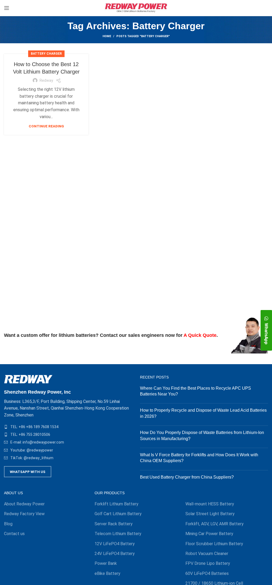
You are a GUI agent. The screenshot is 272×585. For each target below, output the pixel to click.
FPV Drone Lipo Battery (207, 563)
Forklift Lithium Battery (116, 503)
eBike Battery (107, 573)
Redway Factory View (24, 513)
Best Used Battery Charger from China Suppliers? (187, 477)
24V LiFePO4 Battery (115, 553)
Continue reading (46, 126)
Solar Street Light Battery (210, 513)
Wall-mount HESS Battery (209, 503)
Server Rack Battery (114, 523)
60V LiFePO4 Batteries (207, 573)
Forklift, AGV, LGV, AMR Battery (214, 523)
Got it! (248, 9)
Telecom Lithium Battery (118, 533)
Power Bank (106, 563)
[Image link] (28, 378)
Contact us (14, 533)
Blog (8, 523)
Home (107, 36)
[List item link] (68, 427)
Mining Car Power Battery (209, 533)
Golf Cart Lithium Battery (118, 513)
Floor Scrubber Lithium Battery (214, 543)
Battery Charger (46, 53)
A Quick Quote (200, 335)
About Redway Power (24, 503)
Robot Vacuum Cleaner (206, 553)
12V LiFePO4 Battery (115, 543)
